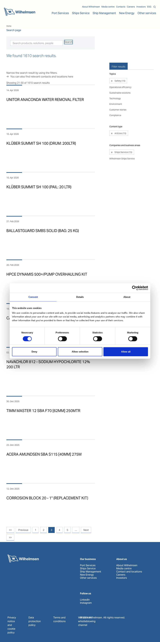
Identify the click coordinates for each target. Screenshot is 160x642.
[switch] (62, 338)
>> (10, 537)
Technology (115, 98)
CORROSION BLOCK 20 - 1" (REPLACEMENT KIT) (47, 498)
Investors (141, 6)
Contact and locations (129, 571)
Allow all (125, 351)
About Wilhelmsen (91, 6)
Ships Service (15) (123, 152)
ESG (149, 6)
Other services (88, 578)
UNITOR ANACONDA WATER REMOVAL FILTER (45, 99)
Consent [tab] (33, 297)
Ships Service (88, 568)
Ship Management (90, 571)
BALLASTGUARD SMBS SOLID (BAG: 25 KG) (42, 230)
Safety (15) (119, 80)
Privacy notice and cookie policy (12, 625)
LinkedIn (85, 599)
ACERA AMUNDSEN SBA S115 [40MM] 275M (44, 454)
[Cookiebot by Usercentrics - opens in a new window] (134, 288)
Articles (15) (120, 133)
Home (8, 26)
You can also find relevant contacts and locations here (41, 76)
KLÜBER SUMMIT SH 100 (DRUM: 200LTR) (41, 143)
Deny (34, 351)
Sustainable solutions (119, 92)
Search (68, 42)
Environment (115, 104)
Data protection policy (34, 621)
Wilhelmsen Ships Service (122, 158)
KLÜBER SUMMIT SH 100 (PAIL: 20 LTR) (38, 187)
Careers (131, 6)
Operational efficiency (120, 87)
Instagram (86, 603)
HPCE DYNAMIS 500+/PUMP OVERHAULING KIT (46, 274)
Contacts (120, 6)
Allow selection (80, 351)
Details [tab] (80, 297)
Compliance (115, 115)
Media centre (108, 6)
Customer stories (117, 109)
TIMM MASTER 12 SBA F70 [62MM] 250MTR (43, 410)
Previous (23, 530)
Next (86, 530)
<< (10, 530)
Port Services (87, 565)
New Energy (126, 13)
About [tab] (126, 297)
